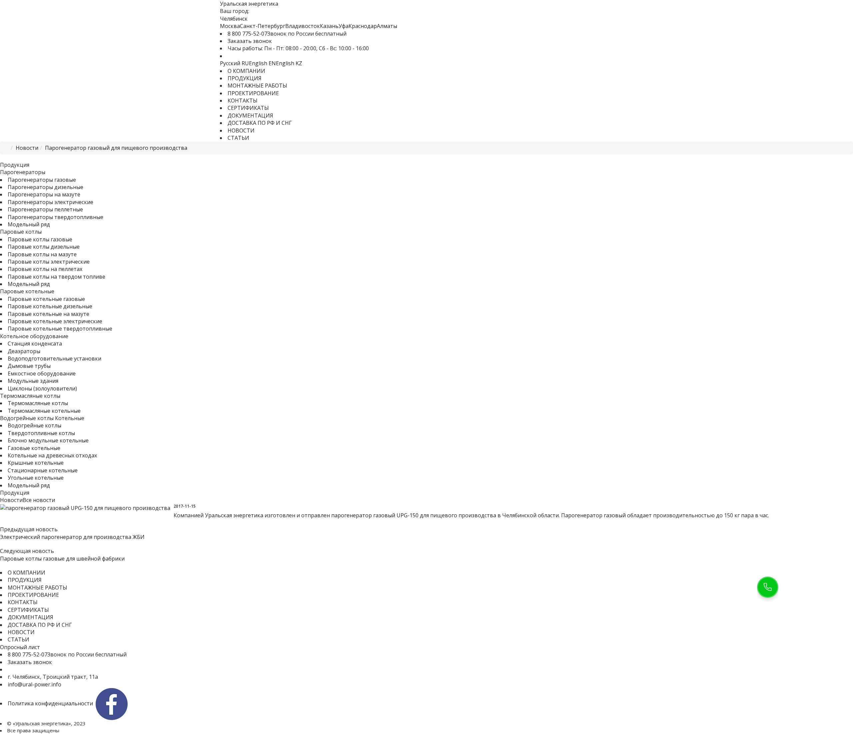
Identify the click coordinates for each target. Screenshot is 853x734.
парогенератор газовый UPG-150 (375, 515)
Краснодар (363, 26)
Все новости (39, 500)
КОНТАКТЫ (243, 100)
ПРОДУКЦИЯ (245, 78)
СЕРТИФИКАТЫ (248, 108)
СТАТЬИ (238, 137)
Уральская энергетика (234, 515)
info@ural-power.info (34, 684)
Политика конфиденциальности (50, 703)
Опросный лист (20, 647)
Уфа (344, 26)
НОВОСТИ (241, 130)
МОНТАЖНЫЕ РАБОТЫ (257, 85)
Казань (329, 26)
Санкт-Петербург (262, 26)
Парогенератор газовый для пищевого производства (116, 147)
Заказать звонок (250, 41)
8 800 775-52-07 (247, 33)
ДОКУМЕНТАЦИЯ (250, 115)
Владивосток (302, 26)
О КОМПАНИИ (246, 71)
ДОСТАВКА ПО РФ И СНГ (260, 122)
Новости (27, 147)
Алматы (387, 26)
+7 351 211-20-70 (29, 669)
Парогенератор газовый (593, 515)
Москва (230, 26)
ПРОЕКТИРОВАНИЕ (253, 93)
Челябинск (234, 18)
